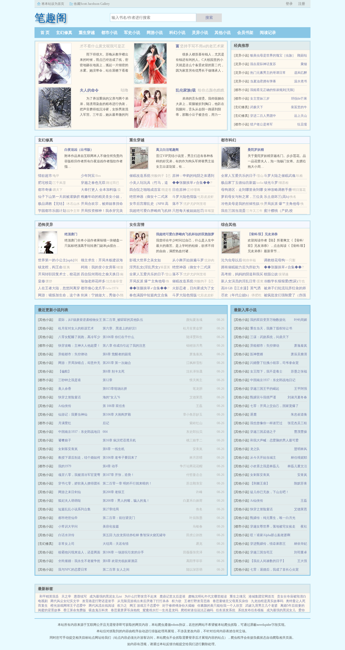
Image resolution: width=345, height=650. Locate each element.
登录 (289, 4)
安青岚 (302, 475)
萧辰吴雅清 (299, 354)
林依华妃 (300, 544)
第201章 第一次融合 (117, 363)
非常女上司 (66, 544)
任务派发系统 (225, 610)
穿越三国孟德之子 (263, 432)
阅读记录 (268, 32)
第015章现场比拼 (115, 389)
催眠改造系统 (139, 176)
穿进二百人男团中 (263, 116)
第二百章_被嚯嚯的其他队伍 (123, 320)
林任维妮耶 (299, 457)
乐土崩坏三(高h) (276, 197)
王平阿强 (300, 389)
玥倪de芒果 (299, 98)
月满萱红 (64, 423)
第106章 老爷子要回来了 (120, 457)
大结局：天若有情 (116, 544)
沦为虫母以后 (231, 260)
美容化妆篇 (111, 526)
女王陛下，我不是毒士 (266, 371)
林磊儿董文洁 (297, 466)
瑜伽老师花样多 (93, 281)
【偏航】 (64, 371)
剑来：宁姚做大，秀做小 (100, 295)
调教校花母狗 (274, 260)
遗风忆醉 (300, 73)
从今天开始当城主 (263, 457)
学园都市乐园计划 (52, 211)
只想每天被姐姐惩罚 (188, 211)
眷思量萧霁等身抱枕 (125, 610)
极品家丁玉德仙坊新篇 (238, 183)
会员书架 (245, 32)
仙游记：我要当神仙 (72, 414)
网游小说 (155, 32)
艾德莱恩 (300, 509)
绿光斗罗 (271, 183)
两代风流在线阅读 (102, 605)
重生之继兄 (238, 596)
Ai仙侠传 (256, 501)
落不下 (177, 204)
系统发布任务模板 (251, 610)
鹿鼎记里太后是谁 (172, 596)
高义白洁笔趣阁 (167, 150)
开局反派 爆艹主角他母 (282, 204)
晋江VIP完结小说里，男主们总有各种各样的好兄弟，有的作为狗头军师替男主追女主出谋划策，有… (185, 161)
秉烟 (304, 64)
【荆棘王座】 (260, 483)
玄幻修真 (64, 32)
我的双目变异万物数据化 (268, 320)
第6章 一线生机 (114, 449)
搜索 (209, 17)
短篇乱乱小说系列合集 (74, 509)
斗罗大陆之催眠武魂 (279, 176)
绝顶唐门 (70, 234)
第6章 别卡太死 (114, 371)
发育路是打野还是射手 (98, 601)
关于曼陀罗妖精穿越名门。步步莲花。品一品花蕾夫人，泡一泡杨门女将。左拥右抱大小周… (277, 161)
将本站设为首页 (53, 4)
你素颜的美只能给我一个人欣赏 (220, 605)
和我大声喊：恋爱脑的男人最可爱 (274, 440)
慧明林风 (300, 449)
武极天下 (256, 107)
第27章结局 (111, 509)
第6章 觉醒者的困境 (117, 354)
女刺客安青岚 (260, 475)
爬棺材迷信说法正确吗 (197, 610)
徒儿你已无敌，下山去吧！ (269, 492)
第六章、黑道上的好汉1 (120, 328)
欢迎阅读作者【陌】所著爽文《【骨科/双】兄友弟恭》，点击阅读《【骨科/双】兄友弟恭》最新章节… (277, 245)
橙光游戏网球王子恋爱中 (68, 605)
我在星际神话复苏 (263, 64)
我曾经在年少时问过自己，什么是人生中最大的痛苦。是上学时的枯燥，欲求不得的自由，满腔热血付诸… (185, 245)
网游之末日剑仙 (69, 492)
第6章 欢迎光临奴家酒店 (120, 561)
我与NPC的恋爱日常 (72, 569)
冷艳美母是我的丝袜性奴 (240, 204)
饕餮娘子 (64, 440)
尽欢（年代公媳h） (236, 295)
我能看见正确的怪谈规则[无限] (272, 90)
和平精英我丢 (49, 596)
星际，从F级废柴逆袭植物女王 (80, 320)
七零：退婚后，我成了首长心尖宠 (274, 569)
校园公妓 (271, 274)
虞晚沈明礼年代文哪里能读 (207, 596)
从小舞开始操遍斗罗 (188, 260)
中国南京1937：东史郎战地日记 (272, 380)
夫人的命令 (89, 90)
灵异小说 (200, 32)
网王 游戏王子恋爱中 (145, 605)
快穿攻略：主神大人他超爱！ (79, 345)
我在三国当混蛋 (233, 211)
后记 (106, 423)
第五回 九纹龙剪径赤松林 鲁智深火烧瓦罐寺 (134, 535)
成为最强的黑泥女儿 (281, 610)
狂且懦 (302, 124)
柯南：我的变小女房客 (98, 267)
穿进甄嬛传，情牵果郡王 (268, 544)
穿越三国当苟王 (261, 552)
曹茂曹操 (300, 432)
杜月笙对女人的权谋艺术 (76, 328)
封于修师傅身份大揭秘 (178, 605)
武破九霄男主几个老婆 (261, 605)
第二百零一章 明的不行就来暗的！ (127, 483)
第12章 (107, 380)
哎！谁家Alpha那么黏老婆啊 (270, 535)
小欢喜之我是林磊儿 (264, 466)
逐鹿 (253, 414)
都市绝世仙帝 (68, 518)
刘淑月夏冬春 (297, 397)
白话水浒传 (66, 535)
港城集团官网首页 (261, 596)
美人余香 (64, 389)
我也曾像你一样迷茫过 (266, 423)
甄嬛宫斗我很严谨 (263, 397)
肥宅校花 (45, 183)
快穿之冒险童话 (261, 509)
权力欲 (176, 601)
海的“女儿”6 (111, 397)
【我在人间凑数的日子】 (268, 561)
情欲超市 (45, 176)
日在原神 (179, 190)
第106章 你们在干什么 (118, 337)
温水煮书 (300, 81)
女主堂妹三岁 (260, 98)
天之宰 (66, 596)
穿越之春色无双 (93, 183)
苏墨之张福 (299, 371)
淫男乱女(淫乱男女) (144, 267)
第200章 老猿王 (114, 492)
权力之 (122, 605)
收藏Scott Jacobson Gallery (92, 4)
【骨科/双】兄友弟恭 (263, 234)
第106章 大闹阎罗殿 (117, 414)
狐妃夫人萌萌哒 (69, 501)
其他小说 (223, 32)
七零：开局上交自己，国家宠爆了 (274, 406)
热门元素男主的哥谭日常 (268, 73)
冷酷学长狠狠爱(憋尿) (281, 281)
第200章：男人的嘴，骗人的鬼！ (126, 501)
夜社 (304, 526)
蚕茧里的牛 (299, 107)
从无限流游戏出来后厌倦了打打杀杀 (143, 601)
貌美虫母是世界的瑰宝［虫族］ (272, 55)
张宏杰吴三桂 (297, 423)
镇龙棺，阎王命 (50, 267)
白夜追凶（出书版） (79, 150)
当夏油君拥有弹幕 (263, 81)
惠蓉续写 (80, 596)
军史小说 (132, 32)
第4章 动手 (110, 466)
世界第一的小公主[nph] (56, 260)
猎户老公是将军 (261, 124)
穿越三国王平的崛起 (264, 389)
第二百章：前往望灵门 (119, 518)
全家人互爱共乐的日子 (238, 176)
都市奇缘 (45, 190)
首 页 (45, 32)
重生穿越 (87, 32)
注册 (301, 4)
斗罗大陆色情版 (184, 197)
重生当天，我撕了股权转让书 (271, 328)
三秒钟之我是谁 (69, 380)
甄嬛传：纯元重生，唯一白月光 (272, 518)
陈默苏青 (300, 483)
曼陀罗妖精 (256, 150)
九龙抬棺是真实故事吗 (267, 601)
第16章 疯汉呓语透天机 (119, 440)
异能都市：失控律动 (264, 345)
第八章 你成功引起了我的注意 (124, 345)
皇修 (41, 281)
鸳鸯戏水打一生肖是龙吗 (160, 610)
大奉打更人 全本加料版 (99, 190)
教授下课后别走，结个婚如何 (79, 457)
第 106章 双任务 (114, 406)
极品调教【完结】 (52, 204)
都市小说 (109, 32)
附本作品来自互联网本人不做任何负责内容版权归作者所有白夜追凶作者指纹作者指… (93, 161)
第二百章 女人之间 (116, 569)
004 (105, 432)
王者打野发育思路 (197, 601)
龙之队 (255, 449)
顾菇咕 (302, 55)
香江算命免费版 (74, 610)
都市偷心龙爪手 (93, 288)
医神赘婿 (256, 354)
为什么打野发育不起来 (141, 596)
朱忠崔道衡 (299, 414)
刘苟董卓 (300, 552)
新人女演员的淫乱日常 (238, 281)
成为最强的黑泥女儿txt (105, 596)
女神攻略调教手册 (278, 190)
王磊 (304, 501)
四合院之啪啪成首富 (145, 190)
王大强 (302, 561)
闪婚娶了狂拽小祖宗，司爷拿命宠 (274, 363)
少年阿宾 (88, 176)
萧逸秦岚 (300, 345)
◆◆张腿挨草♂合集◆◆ (191, 183)
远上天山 (300, 116)
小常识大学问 (68, 526)
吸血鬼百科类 (98, 610)
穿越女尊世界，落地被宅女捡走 (272, 526)
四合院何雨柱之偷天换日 (100, 274)
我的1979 (64, 466)
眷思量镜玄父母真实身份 (230, 601)
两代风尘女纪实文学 (65, 601)
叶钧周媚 (300, 320)
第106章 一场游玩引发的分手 (123, 552)
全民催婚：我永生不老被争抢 (79, 561)
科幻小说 (177, 32)
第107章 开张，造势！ (118, 475)
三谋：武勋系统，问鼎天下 (269, 337)
